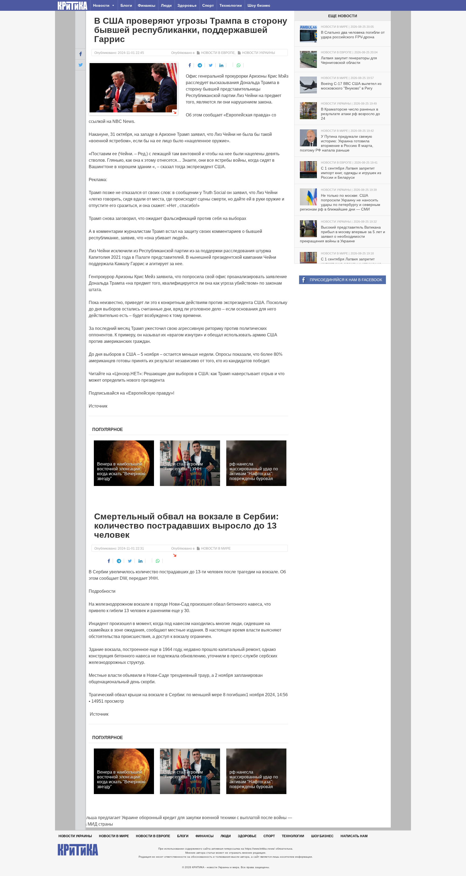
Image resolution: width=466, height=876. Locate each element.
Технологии (231, 5)
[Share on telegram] (200, 65)
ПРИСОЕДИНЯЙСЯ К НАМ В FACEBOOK (346, 280)
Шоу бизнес (259, 5)
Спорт (208, 5)
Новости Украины (258, 53)
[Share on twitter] (211, 65)
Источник (98, 406)
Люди (166, 5)
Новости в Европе (218, 53)
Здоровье (187, 5)
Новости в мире (216, 548)
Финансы (146, 5)
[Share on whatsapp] (239, 65)
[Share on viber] (230, 65)
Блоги (126, 5)
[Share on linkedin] (221, 65)
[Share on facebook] (190, 65)
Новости (101, 5)
